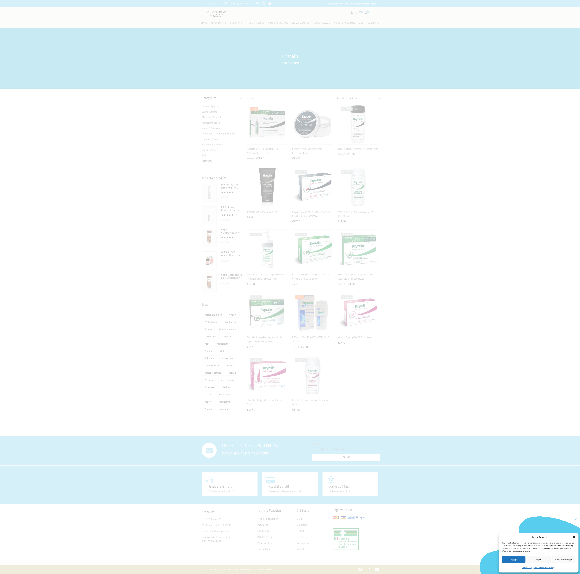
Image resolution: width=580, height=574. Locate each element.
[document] (290, 287)
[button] (573, 537)
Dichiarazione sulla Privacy (544, 567)
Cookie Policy (527, 567)
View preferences (563, 559)
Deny (538, 559)
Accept (514, 559)
